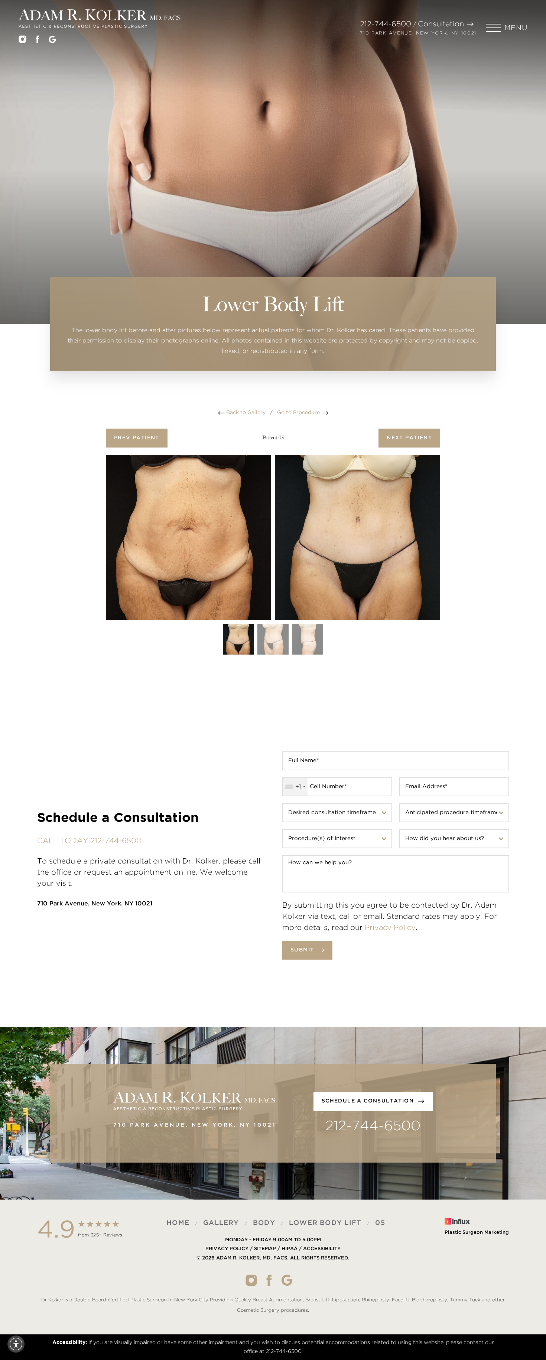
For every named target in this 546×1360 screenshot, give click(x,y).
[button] (506, 27)
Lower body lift (325, 1223)
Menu (515, 28)
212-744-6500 (385, 24)
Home (177, 1223)
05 (380, 1223)
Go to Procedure (299, 412)
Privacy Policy (390, 927)
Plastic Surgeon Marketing (477, 1232)
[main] (273, 204)
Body (264, 1223)
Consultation (441, 24)
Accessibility (322, 1248)
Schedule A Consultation (368, 1101)
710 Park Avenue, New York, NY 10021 (418, 33)
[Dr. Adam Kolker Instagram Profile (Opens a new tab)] (22, 40)
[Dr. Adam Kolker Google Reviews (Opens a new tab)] (52, 41)
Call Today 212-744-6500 (89, 841)
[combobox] (295, 787)
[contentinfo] (273, 1267)
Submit (302, 950)
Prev (136, 437)
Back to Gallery (245, 412)
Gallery (221, 1223)
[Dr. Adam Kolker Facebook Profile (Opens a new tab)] (37, 40)
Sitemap (265, 1248)
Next (409, 437)
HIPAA (290, 1248)
